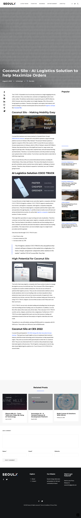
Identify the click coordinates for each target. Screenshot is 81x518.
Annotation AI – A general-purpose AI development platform (39, 415)
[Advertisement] (41, 366)
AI (30, 210)
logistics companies (42, 212)
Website (57, 451)
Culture (63, 202)
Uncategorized (36, 397)
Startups (34, 3)
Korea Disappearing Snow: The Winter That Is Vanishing (69, 205)
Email (31, 451)
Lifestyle (62, 3)
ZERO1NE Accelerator (18, 138)
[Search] (77, 3)
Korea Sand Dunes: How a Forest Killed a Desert (69, 164)
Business (42, 3)
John (32, 81)
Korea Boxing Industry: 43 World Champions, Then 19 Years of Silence (69, 226)
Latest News (24, 3)
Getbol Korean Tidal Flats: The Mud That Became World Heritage (69, 184)
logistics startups (50, 105)
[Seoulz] (9, 3)
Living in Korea (70, 162)
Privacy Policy (54, 505)
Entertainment (52, 3)
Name (5, 451)
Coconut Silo (18, 107)
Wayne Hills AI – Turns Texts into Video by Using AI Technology (14, 415)
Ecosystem (64, 162)
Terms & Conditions (45, 505)
